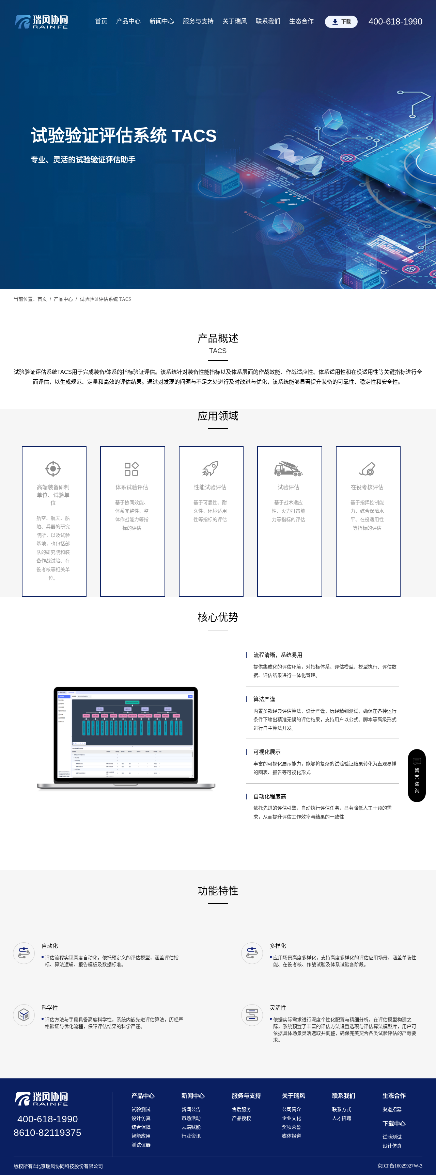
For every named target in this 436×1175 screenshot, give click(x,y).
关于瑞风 (234, 21)
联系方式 (341, 1109)
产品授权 (241, 1118)
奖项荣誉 (291, 1127)
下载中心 (394, 1124)
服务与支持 (198, 21)
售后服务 (241, 1109)
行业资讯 (191, 1136)
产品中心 (128, 21)
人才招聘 (341, 1118)
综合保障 (141, 1127)
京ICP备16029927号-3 (399, 1166)
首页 (101, 21)
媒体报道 (291, 1136)
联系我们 (268, 21)
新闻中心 (162, 21)
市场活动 (191, 1118)
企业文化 (291, 1118)
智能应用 (141, 1136)
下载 (346, 21)
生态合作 (301, 21)
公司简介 (291, 1109)
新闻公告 (191, 1109)
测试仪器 (141, 1144)
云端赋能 (191, 1127)
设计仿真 (141, 1118)
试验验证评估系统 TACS (105, 299)
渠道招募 (392, 1109)
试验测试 (141, 1109)
